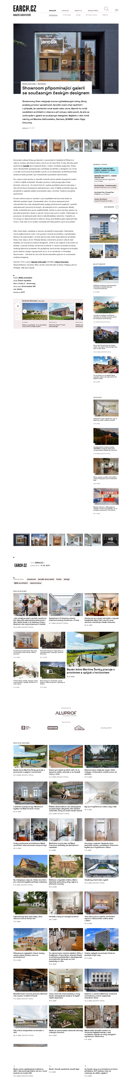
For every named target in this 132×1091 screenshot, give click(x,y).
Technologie (67, 15)
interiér (42, 84)
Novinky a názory (91, 15)
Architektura (53, 15)
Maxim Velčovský (39, 262)
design (66, 579)
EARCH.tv (78, 11)
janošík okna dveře (46, 579)
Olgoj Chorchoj (61, 262)
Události (105, 15)
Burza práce (93, 11)
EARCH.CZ (25, 128)
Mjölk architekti (25, 277)
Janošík (26, 166)
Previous (25, 311)
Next (81, 311)
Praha (58, 579)
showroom (31, 579)
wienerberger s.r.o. (33, 300)
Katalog (65, 11)
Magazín (52, 11)
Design (78, 15)
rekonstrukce (35, 583)
